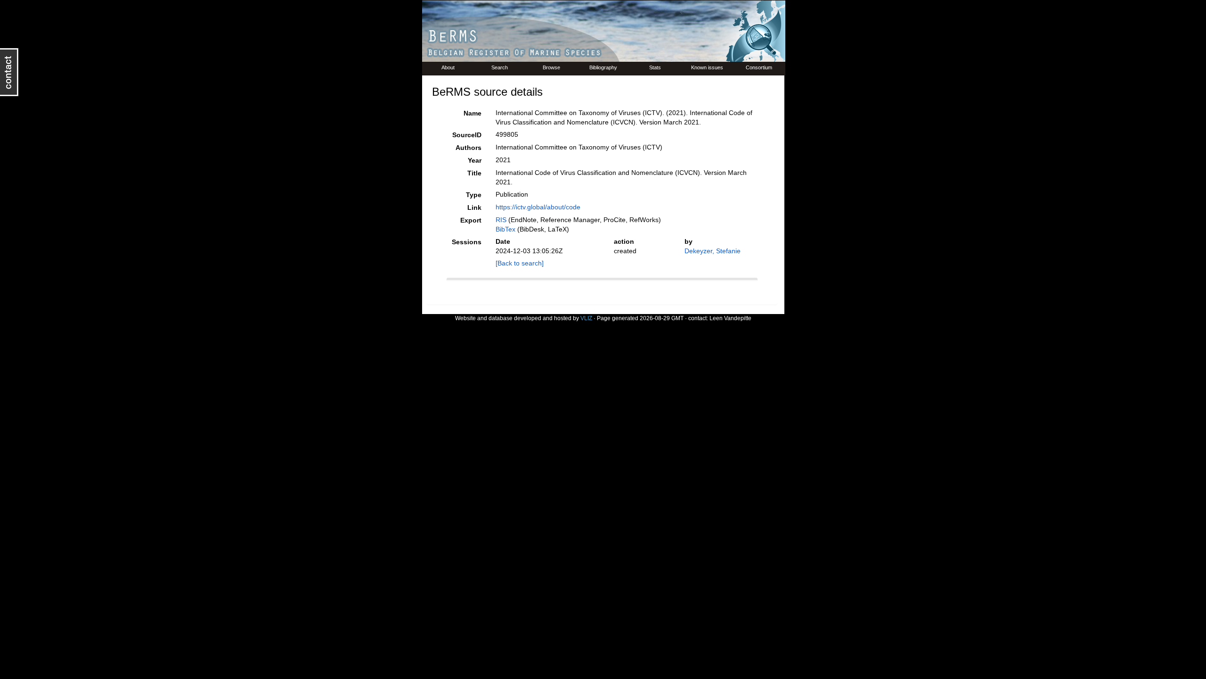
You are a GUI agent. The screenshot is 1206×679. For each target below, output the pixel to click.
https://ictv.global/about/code (538, 207)
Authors (468, 147)
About (448, 67)
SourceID (466, 135)
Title (474, 173)
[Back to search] (520, 263)
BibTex (505, 229)
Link (474, 207)
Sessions (466, 242)
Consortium (759, 67)
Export (470, 220)
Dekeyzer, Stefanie (712, 251)
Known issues (707, 67)
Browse (551, 67)
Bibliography (603, 67)
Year (474, 160)
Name (472, 113)
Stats (655, 67)
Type (473, 195)
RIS (501, 220)
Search (499, 67)
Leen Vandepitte (730, 318)
